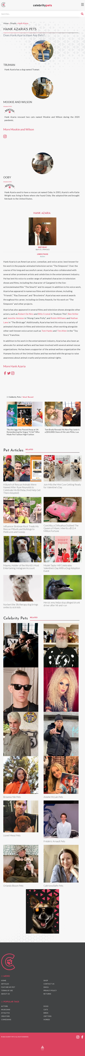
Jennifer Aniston (15, 318)
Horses (46, 1020)
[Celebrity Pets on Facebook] (82, 1036)
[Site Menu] (82, 4)
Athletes (5, 1013)
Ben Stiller (73, 314)
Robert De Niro (26, 314)
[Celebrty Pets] (42, 5)
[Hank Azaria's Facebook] (5, 373)
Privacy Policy (50, 990)
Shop (45, 980)
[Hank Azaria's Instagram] (12, 373)
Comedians (6, 1020)
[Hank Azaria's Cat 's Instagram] (5, 136)
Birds (45, 1013)
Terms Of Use (7, 990)
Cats (45, 1010)
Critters (47, 1016)
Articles (5, 984)
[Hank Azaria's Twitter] (9, 373)
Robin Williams (58, 318)
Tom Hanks (47, 330)
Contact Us (48, 984)
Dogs (45, 1006)
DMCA (46, 987)
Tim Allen (62, 330)
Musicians (5, 1010)
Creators (5, 1016)
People (13, 23)
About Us (5, 994)
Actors (42, 256)
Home (6, 23)
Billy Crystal (44, 314)
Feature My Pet (8, 987)
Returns (47, 994)
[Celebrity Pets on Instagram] (78, 1036)
